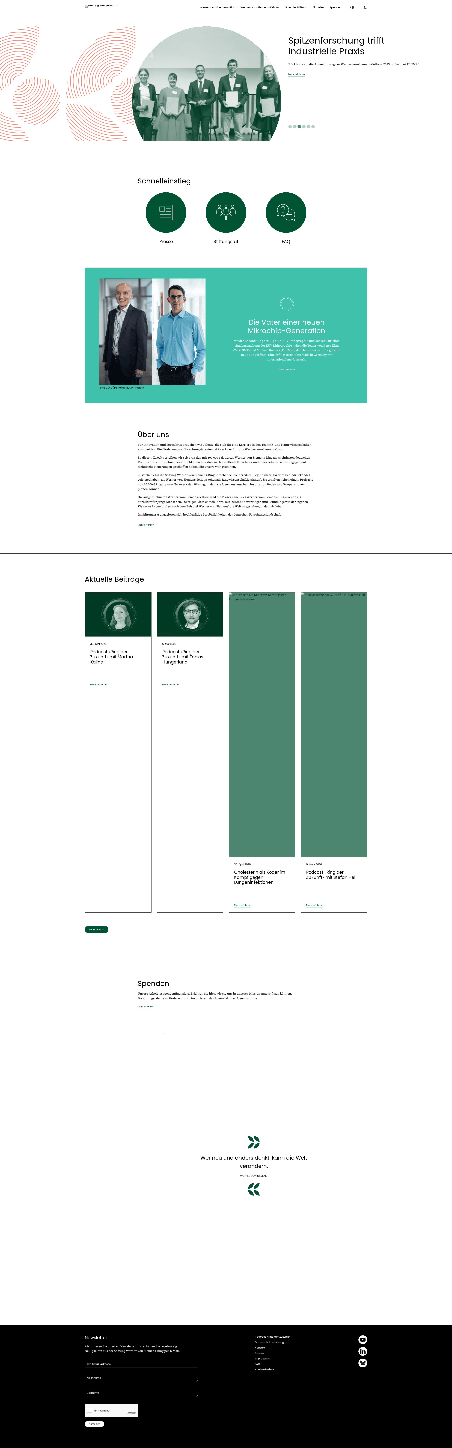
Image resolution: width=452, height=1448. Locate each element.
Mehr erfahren (296, 87)
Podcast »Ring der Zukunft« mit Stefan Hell (331, 874)
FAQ (286, 241)
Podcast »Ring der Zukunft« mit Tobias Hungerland (182, 657)
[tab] (290, 126)
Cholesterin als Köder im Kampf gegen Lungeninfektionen (259, 877)
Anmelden (94, 1423)
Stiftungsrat (226, 241)
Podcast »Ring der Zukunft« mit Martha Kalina (111, 657)
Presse (166, 241)
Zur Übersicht (96, 929)
